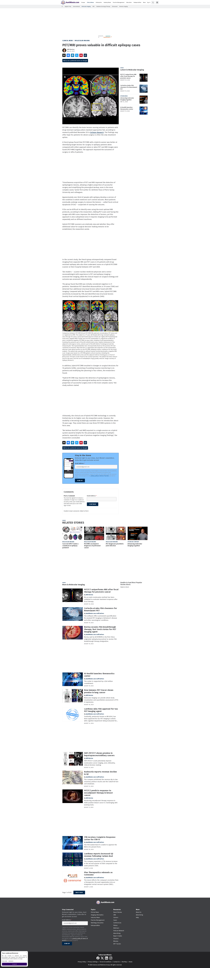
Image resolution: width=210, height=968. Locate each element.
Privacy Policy (82, 962)
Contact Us (116, 962)
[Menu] (157, 2)
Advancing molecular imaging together (127, 99)
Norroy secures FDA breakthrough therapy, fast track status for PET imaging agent (100, 629)
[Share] (68, 55)
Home (130, 962)
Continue (92, 504)
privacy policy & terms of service (100, 476)
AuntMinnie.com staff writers (95, 613)
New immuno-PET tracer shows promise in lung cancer (98, 691)
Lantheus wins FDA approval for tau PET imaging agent (101, 710)
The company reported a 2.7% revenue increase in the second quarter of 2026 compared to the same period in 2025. (100, 863)
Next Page (79, 892)
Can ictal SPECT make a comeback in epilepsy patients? (70, 546)
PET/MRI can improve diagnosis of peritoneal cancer (92, 546)
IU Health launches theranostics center (126, 108)
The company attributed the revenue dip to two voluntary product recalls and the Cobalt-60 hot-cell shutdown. (101, 782)
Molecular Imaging (82, 40)
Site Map (124, 962)
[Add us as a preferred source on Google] (85, 55)
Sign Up (80, 480)
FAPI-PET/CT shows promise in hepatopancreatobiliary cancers (99, 754)
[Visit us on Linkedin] (106, 958)
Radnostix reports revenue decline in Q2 (100, 773)
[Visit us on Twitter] (102, 958)
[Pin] (81, 55)
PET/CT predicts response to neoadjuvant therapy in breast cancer (98, 792)
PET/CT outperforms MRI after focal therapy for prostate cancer (128, 76)
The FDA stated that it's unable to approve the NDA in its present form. (100, 846)
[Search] (153, 2)
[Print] (64, 55)
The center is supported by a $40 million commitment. (98, 682)
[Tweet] (76, 55)
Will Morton (70, 49)
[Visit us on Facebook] (97, 958)
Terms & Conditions (105, 962)
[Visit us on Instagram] (110, 958)
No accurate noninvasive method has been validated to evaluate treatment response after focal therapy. (100, 599)
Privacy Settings (93, 962)
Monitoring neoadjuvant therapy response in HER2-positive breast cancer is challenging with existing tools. (100, 803)
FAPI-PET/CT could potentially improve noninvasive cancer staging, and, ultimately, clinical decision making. (99, 763)
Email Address (80, 463)
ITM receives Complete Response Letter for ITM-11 (99, 838)
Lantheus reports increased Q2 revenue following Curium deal (98, 855)
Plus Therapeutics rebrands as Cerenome (98, 873)
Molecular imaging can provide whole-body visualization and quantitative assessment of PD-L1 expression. (101, 700)
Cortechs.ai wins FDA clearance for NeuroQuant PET (128, 87)
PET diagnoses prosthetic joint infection (115, 545)
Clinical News (67, 40)
